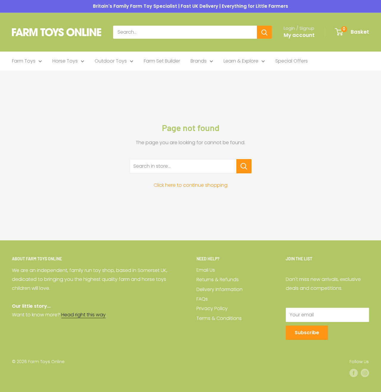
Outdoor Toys (111, 60)
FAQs (202, 298)
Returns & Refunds (217, 279)
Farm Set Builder (162, 60)
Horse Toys (65, 60)
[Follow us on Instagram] (365, 373)
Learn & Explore (241, 60)
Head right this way (83, 314)
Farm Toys (23, 60)
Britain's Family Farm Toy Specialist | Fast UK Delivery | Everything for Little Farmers (190, 6)
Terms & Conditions (219, 318)
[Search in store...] (244, 166)
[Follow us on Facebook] (353, 373)
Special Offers (291, 60)
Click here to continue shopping (190, 185)
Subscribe (307, 332)
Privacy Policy (212, 308)
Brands (198, 60)
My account (299, 35)
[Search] (264, 32)
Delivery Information (219, 289)
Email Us (205, 270)
